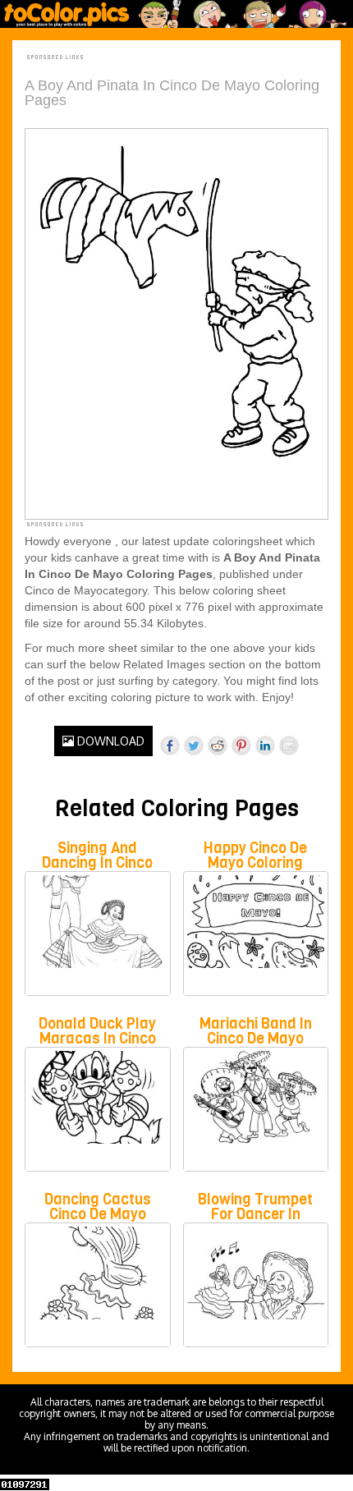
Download (109, 741)
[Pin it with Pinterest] (241, 745)
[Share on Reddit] (217, 745)
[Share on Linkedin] (265, 745)
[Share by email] (289, 745)
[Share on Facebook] (170, 745)
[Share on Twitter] (194, 745)
